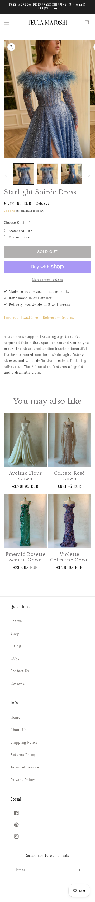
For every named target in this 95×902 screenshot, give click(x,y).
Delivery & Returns (58, 317)
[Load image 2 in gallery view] (47, 173)
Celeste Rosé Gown (69, 475)
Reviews (18, 683)
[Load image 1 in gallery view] (23, 173)
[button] (6, 22)
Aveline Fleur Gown (25, 475)
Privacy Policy (23, 780)
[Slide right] (89, 175)
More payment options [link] (47, 279)
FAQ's (15, 658)
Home (15, 717)
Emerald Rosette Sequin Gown (26, 557)
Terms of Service (25, 767)
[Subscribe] (78, 870)
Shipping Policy (24, 742)
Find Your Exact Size (21, 317)
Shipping (9, 210)
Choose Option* (17, 222)
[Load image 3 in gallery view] (71, 173)
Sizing (16, 646)
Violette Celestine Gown (69, 557)
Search (16, 621)
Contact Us (20, 671)
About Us (18, 730)
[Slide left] (6, 175)
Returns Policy (23, 755)
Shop (15, 633)
